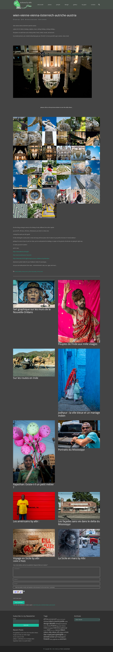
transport (62, 637)
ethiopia (58, 624)
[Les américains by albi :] (34, 506)
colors (50, 621)
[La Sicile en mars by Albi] (79, 543)
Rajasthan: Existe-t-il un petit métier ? (33, 486)
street (38, 271)
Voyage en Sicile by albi (26, 558)
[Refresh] (24, 591)
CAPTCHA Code (17, 598)
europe (32, 19)
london (45, 630)
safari (65, 634)
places (35, 19)
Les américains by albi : (26, 521)
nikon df (63, 632)
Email (14, 618)
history (23, 271)
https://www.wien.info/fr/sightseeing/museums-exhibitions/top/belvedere (31, 258)
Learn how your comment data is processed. (44, 605)
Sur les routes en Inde (25, 378)
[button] (52, 4)
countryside (59, 621)
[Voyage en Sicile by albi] (34, 543)
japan (51, 628)
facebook (64, 624)
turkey (51, 639)
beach (63, 619)
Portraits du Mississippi (71, 449)
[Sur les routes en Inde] (34, 362)
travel (41, 271)
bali (61, 619)
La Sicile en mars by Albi (71, 558)
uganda (55, 639)
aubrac (58, 619)
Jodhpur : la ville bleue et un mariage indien (79, 414)
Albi (23, 19)
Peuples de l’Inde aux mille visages (77, 344)
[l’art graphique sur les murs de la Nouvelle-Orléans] (34, 294)
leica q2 (64, 628)
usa (58, 639)
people (35, 271)
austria (28, 19)
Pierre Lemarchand (65, 649)
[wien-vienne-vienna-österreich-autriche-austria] (20, 124)
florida (49, 626)
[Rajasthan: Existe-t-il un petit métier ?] (34, 451)
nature (57, 630)
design (46, 623)
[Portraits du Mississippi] (79, 434)
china (46, 621)
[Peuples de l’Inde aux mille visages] (79, 311)
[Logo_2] (22, 4)
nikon (62, 630)
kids (55, 628)
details (19, 271)
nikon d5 (31, 271)
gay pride (59, 626)
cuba (66, 621)
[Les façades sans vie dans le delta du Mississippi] (79, 506)
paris (54, 634)
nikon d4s (48, 632)
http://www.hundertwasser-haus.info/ (22, 255)
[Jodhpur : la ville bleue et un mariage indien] (79, 380)
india (45, 628)
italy (49, 628)
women (63, 639)
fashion (45, 626)
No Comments (43, 19)
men (49, 630)
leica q (26, 271)
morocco (53, 630)
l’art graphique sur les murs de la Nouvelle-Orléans (32, 311)
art (55, 619)
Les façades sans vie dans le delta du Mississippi (79, 523)
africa (46, 619)
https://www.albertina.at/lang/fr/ (21, 251)
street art (53, 637)
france (53, 625)
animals (51, 619)
